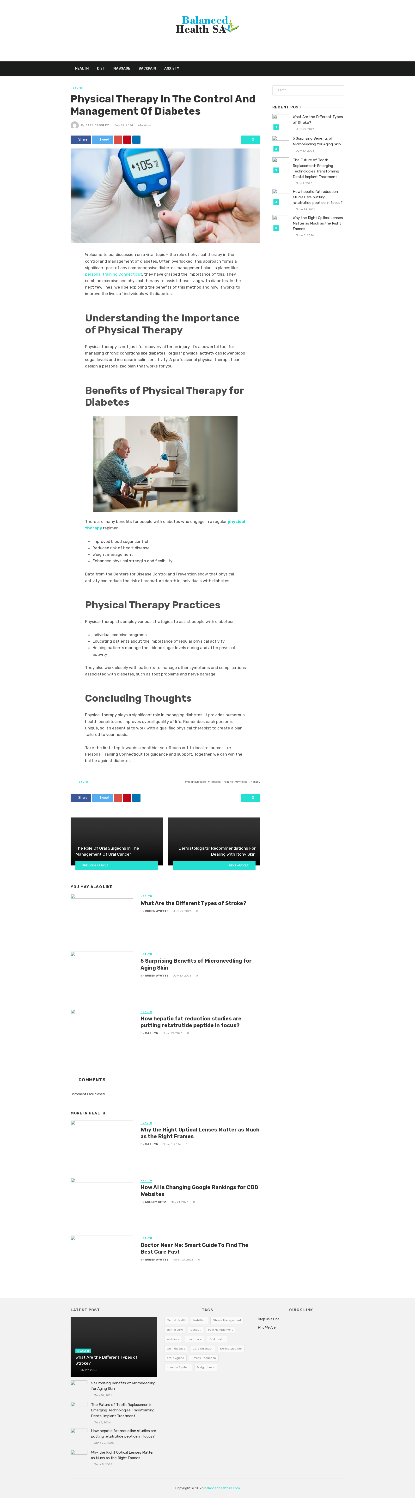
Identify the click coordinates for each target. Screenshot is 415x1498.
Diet (101, 68)
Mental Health (176, 1320)
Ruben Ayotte (156, 911)
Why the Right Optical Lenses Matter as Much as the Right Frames (200, 1133)
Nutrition (199, 1320)
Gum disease (176, 1348)
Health (82, 68)
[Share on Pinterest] (127, 140)
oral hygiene (175, 1358)
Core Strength (203, 1348)
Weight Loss (205, 1367)
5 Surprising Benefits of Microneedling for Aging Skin (196, 964)
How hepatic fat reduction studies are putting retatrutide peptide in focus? (190, 1022)
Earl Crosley (97, 125)
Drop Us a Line (268, 1319)
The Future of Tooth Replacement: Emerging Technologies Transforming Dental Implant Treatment (316, 168)
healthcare (194, 1339)
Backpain (147, 68)
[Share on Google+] (118, 140)
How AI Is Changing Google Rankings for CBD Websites (199, 1190)
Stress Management (227, 1320)
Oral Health (217, 1339)
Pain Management (220, 1329)
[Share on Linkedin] (136, 140)
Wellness (173, 1339)
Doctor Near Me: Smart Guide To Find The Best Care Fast (194, 1248)
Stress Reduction (204, 1358)
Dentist (195, 1329)
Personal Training (221, 781)
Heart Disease (196, 781)
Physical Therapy (248, 781)
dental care (175, 1329)
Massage (121, 68)
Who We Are (267, 1328)
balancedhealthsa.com (222, 1488)
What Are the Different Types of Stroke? (193, 903)
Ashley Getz (155, 1202)
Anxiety (171, 68)
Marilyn (151, 1033)
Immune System (178, 1367)
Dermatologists (231, 1348)
